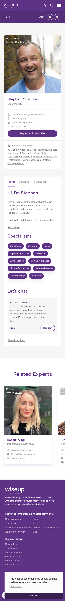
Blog (34, 532)
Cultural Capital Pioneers (46, 527)
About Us (37, 523)
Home (35, 519)
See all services (16, 340)
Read (14, 227)
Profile (11, 182)
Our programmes (14, 519)
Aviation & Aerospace (18, 150)
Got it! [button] (33, 595)
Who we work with (15, 532)
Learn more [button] (16, 586)
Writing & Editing (16, 163)
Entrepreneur (25, 157)
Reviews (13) (40, 182)
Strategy (46, 160)
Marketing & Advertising (45, 157)
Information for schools (18, 527)
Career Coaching (31, 153)
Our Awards (11, 548)
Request (47, 328)
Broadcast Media (38, 150)
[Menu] (59, 5)
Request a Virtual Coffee (32, 133)
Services (24, 182)
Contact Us (11, 544)
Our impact (11, 523)
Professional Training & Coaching (24, 160)
